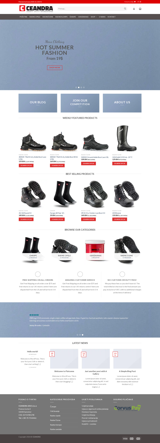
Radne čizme (48, 17)
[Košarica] (140, 8)
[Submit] (125, 9)
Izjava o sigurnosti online (91, 409)
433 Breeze (116, 213)
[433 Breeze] (126, 194)
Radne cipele (55, 415)
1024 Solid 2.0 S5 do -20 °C (122, 157)
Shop (93, 17)
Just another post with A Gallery (96, 372)
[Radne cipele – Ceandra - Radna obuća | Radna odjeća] (36, 8)
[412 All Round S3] (33, 194)
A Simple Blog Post (127, 371)
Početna (23, 17)
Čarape (73, 17)
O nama (102, 17)
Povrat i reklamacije (90, 418)
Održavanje (83, 17)
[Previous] (6, 55)
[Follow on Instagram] (140, 2)
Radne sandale (56, 429)
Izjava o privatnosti (89, 421)
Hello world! (32, 351)
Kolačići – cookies (89, 424)
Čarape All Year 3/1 (57, 213)
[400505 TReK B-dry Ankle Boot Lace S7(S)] (33, 138)
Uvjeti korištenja (88, 415)
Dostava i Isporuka (89, 412)
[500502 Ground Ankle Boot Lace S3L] (95, 138)
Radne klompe (61, 17)
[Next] (154, 55)
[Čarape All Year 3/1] (64, 194)
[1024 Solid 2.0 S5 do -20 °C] (126, 138)
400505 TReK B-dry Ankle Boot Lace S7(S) (32, 158)
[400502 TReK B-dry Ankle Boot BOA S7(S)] (64, 138)
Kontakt (111, 17)
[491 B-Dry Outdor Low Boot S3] (95, 194)
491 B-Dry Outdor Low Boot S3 (93, 213)
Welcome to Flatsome (64, 371)
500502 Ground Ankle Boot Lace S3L (95, 157)
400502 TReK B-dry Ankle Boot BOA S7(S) (64, 158)
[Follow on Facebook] (138, 2)
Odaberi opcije (26, 165)
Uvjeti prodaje (87, 406)
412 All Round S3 (25, 213)
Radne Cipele (35, 17)
